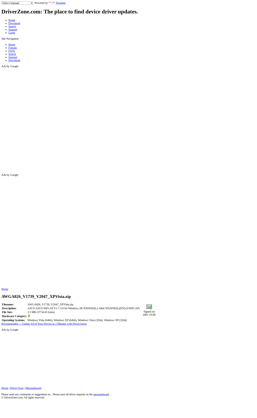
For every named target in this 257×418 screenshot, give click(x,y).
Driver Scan (16, 388)
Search (12, 26)
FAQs (11, 50)
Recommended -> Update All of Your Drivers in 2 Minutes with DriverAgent (44, 323)
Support (12, 29)
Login (11, 32)
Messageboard (33, 388)
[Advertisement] (15, 120)
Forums (12, 47)
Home (11, 20)
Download (14, 23)
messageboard (101, 394)
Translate (61, 2)
